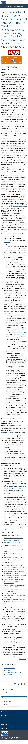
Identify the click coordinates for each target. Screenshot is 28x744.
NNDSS (24, 432)
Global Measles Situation (10, 542)
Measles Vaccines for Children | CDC (13, 538)
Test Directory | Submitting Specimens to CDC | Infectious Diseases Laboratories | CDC (14, 601)
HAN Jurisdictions (8, 674)
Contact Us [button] (4, 712)
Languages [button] (4, 724)
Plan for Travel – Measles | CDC (12, 540)
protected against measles (20, 332)
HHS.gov (3, 741)
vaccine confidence (22, 229)
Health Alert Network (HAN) (11, 698)
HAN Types (7, 670)
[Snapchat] (17, 738)
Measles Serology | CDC (10, 593)
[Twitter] (5, 738)
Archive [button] (3, 728)
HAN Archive (6, 704)
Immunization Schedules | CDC (12, 569)
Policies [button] (3, 720)
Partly (7, 693)
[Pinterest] (15, 738)
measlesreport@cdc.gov (7, 432)
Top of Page (22, 659)
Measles (3, 140)
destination (23, 486)
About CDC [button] (4, 716)
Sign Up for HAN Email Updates (12, 672)
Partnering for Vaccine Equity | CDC (13, 557)
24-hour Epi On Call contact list (15, 361)
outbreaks (10, 311)
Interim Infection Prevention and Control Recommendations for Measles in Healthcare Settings (14, 581)
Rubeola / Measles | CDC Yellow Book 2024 (15, 589)
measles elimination (6, 190)
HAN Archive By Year (9, 668)
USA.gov (8, 741)
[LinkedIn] (10, 738)
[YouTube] (12, 738)
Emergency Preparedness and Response (12, 6)
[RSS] (20, 738)
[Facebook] (2, 738)
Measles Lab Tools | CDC (10, 591)
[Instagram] (7, 738)
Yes (3, 693)
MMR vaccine (7, 242)
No (12, 693)
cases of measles (8, 97)
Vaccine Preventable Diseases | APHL (14, 560)
